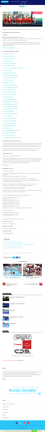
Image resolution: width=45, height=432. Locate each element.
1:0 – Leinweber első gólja (8, 53)
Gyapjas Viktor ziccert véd (8, 82)
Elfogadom (34, 430)
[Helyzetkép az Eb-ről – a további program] (6, 305)
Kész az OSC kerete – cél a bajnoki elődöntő (13, 247)
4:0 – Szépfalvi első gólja (8, 60)
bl (39, 393)
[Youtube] (24, 3)
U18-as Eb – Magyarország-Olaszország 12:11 (32, 277)
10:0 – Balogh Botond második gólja (10, 75)
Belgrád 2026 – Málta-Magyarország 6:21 (17, 297)
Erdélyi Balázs (32, 393)
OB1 (37, 390)
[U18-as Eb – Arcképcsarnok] (12, 270)
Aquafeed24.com (6, 417)
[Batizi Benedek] (6, 325)
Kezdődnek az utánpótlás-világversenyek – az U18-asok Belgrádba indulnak (20, 244)
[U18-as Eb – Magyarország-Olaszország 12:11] (32, 270)
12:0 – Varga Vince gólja (7, 80)
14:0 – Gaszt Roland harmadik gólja (10, 87)
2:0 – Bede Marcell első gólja (9, 56)
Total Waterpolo (6, 406)
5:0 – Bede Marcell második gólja (10, 63)
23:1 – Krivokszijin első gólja (8, 111)
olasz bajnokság (22, 393)
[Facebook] (17, 423)
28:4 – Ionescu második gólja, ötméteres (11, 130)
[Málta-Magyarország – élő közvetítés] (6, 318)
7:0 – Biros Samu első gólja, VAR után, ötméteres (13, 68)
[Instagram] (24, 423)
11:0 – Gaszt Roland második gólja (10, 77)
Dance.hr (4, 415)
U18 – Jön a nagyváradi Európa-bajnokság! (13, 246)
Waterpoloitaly (5, 412)
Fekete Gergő (12, 393)
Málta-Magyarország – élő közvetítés (16, 316)
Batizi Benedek (13, 323)
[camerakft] (22, 344)
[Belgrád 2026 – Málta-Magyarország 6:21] (6, 299)
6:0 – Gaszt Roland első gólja (9, 65)
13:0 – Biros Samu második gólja (9, 84)
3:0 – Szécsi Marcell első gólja (9, 58)
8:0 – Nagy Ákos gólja (7, 70)
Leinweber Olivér (17, 387)
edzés (37, 387)
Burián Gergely (22, 390)
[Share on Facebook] (17, 257)
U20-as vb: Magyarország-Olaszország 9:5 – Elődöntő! (15, 242)
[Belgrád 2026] (6, 312)
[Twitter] (21, 3)
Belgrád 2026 (14, 1)
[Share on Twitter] (19, 257)
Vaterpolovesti (5, 409)
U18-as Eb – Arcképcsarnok (12, 277)
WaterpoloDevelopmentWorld (9, 404)
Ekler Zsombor (29, 387)
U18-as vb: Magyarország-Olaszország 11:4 (13, 241)
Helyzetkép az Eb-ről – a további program (17, 303)
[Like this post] (14, 257)
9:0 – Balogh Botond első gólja (9, 72)
